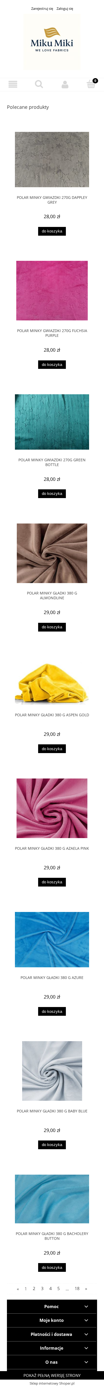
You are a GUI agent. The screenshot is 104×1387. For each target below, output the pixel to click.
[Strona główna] (52, 41)
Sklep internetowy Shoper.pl (52, 1383)
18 (77, 1288)
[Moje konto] (65, 84)
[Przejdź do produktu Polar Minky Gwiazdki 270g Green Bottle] (52, 422)
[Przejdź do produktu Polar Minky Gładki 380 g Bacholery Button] (52, 1199)
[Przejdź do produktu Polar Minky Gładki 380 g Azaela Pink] (52, 808)
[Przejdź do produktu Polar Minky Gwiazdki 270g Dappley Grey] (52, 159)
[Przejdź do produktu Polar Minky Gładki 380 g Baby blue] (52, 1071)
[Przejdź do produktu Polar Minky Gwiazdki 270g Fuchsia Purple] (52, 290)
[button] (13, 84)
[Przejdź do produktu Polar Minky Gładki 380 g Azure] (52, 939)
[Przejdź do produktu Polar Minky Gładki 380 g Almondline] (52, 553)
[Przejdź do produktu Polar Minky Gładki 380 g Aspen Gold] (52, 681)
